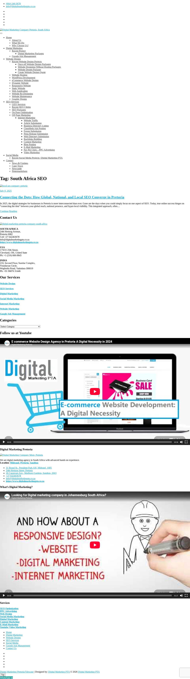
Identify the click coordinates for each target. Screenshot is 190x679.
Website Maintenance (22, 96)
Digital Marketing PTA (59, 672)
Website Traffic (31, 120)
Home (9, 37)
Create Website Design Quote (32, 72)
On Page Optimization (22, 112)
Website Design (13, 59)
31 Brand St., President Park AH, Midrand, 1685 (29, 468)
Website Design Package (29, 69)
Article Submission (33, 123)
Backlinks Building (33, 139)
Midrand (14, 462)
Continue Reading (8, 211)
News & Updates (20, 163)
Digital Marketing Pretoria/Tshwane (17, 672)
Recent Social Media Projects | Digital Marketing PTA (37, 158)
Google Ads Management (24, 56)
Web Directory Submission (36, 136)
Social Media (12, 155)
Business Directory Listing (36, 126)
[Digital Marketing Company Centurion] (21, 455)
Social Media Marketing (12, 298)
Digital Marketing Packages (31, 53)
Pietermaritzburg (19, 171)
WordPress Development (23, 77)
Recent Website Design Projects (27, 61)
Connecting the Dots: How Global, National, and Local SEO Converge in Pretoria (62, 197)
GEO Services (18, 104)
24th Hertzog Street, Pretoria (19, 470)
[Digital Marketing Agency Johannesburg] (23, 224)
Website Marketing (9, 309)
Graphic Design (19, 99)
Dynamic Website (20, 83)
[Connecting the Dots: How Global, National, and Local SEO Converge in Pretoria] (13, 186)
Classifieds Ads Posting (35, 128)
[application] (95, 391)
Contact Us (11, 648)
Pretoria (24, 462)
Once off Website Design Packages (34, 64)
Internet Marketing (26, 117)
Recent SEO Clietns (21, 107)
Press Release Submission (36, 134)
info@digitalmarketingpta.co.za (20, 6)
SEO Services (12, 101)
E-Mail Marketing (32, 147)
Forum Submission (32, 131)
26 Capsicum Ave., (31, 473)
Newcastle (17, 168)
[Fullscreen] (186, 442)
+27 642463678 (13, 476)
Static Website (18, 88)
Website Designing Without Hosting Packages (39, 67)
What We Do (18, 43)
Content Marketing (32, 142)
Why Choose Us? (20, 45)
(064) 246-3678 (13, 3)
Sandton (34, 462)
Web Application (20, 91)
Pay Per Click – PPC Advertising (39, 150)
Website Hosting (19, 75)
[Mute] (181, 442)
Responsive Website (21, 85)
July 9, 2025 (6, 191)
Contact (9, 160)
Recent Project (19, 51)
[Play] (3, 442)
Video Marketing (32, 152)
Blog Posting (30, 144)
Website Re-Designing (22, 93)
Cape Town (17, 166)
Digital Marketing (14, 48)
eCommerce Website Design (25, 80)
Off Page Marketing (21, 115)
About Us (16, 40)
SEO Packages (19, 109)
